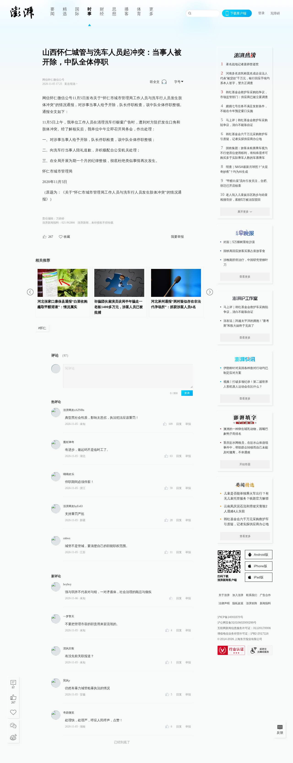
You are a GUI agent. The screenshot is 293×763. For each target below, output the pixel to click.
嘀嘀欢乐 (68, 474)
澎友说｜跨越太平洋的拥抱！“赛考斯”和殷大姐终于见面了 (246, 323)
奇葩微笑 (68, 712)
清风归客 (68, 648)
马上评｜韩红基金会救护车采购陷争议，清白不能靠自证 (245, 309)
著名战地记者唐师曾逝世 (242, 64)
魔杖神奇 (68, 442)
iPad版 (258, 577)
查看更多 (244, 276)
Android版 (261, 554)
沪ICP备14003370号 (230, 617)
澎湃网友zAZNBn (73, 410)
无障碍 (275, 13)
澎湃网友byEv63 (73, 506)
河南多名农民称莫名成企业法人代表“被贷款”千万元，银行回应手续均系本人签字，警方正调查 (245, 78)
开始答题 (244, 464)
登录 (261, 13)
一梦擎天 (68, 616)
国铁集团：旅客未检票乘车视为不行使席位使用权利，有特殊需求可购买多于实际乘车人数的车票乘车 (244, 152)
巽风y (66, 680)
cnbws (66, 538)
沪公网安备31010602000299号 (236, 622)
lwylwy (67, 584)
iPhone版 (260, 566)
